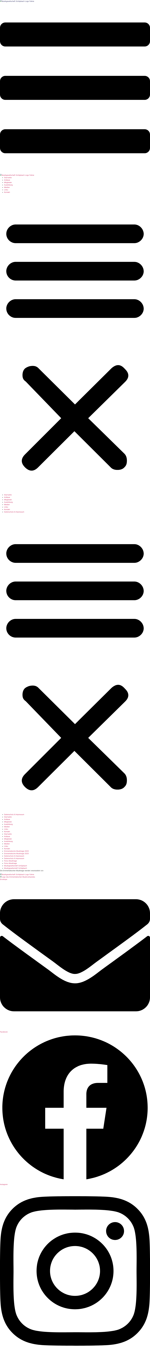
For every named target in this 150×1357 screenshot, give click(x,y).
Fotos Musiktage (10, 861)
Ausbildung (8, 185)
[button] (75, 343)
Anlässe (7, 180)
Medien (7, 187)
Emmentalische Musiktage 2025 (16, 851)
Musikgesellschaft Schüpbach (15, 866)
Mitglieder (8, 182)
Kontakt (7, 192)
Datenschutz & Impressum (14, 512)
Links (6, 190)
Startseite (8, 178)
